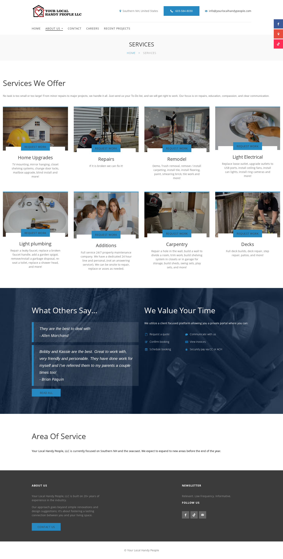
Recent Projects (117, 28)
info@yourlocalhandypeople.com (230, 11)
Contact (74, 28)
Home (36, 28)
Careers (92, 28)
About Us (52, 28)
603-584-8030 (184, 11)
